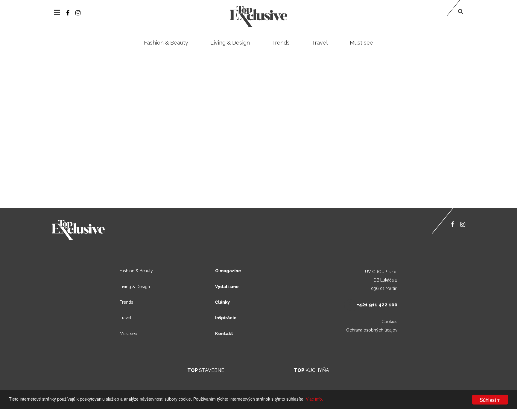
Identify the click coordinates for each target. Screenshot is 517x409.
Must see (361, 42)
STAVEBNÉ (205, 370)
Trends (281, 42)
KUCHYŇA (311, 370)
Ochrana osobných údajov (371, 330)
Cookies (389, 321)
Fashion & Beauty (166, 42)
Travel (320, 42)
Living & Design (230, 42)
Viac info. (314, 399)
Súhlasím (490, 399)
